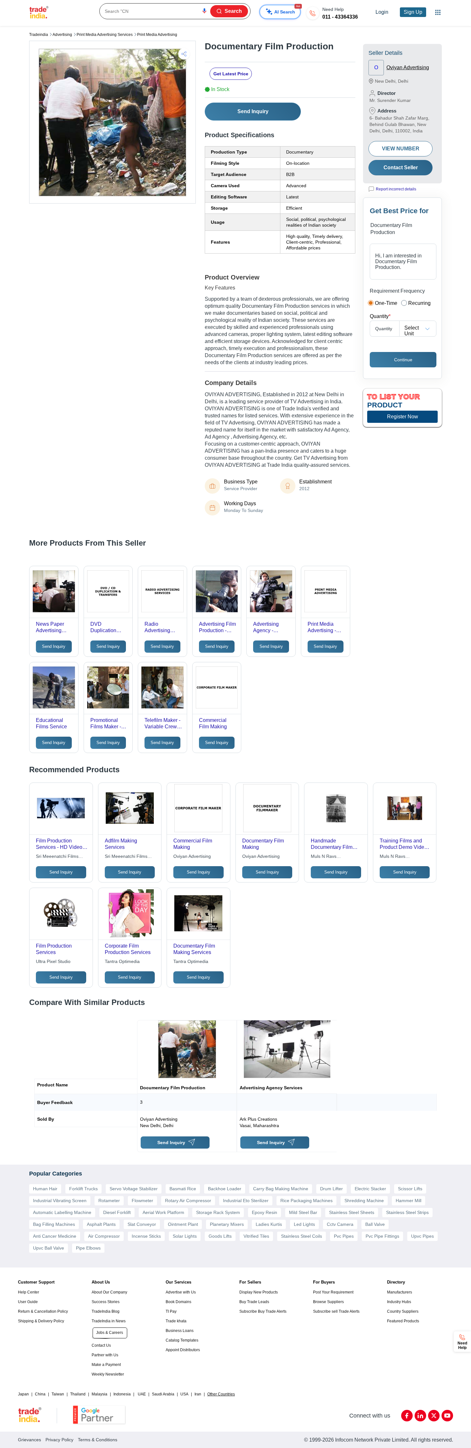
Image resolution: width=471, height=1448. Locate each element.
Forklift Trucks (83, 1188)
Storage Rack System (218, 1212)
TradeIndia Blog (106, 1311)
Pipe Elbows (88, 1248)
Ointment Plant (183, 1224)
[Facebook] (407, 1415)
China (40, 1394)
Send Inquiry (253, 111)
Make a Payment (106, 1364)
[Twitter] (434, 1415)
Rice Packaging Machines (306, 1200)
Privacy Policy (59, 1439)
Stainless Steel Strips (407, 1212)
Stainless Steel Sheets (351, 1212)
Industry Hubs (399, 1302)
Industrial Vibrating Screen (60, 1200)
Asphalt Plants (101, 1224)
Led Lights (304, 1224)
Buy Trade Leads (254, 1302)
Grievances (29, 1439)
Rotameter (109, 1200)
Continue (403, 359)
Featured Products (403, 1321)
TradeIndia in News (109, 1321)
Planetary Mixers (227, 1224)
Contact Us (101, 1345)
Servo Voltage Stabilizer (134, 1188)
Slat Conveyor (142, 1224)
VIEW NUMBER (400, 148)
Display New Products (258, 1292)
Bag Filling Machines (54, 1224)
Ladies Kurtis (269, 1224)
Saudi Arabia (163, 1394)
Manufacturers (399, 1292)
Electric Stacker (370, 1188)
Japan (23, 1394)
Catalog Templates (182, 1340)
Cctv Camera (340, 1224)
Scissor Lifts (410, 1188)
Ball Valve (375, 1224)
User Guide (28, 1302)
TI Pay (171, 1311)
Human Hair (45, 1188)
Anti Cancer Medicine (54, 1236)
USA (184, 1394)
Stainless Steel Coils (301, 1236)
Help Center (28, 1292)
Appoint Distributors (183, 1350)
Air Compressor (104, 1236)
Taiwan (58, 1394)
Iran (197, 1394)
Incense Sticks (146, 1236)
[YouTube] (447, 1415)
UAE (142, 1394)
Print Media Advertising (157, 34)
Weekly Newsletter (108, 1374)
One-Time (386, 303)
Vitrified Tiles (256, 1236)
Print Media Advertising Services (105, 34)
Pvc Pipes (344, 1236)
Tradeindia (38, 34)
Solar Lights (185, 1236)
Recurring (419, 303)
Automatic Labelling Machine (62, 1212)
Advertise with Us (181, 1292)
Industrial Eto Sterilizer (246, 1200)
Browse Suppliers (328, 1302)
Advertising (62, 34)
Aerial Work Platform (163, 1212)
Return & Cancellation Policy (43, 1311)
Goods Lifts (220, 1236)
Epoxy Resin (264, 1212)
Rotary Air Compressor (188, 1200)
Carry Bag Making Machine (280, 1188)
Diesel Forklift (117, 1212)
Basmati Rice (182, 1188)
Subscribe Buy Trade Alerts (262, 1311)
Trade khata (176, 1321)
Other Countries (221, 1394)
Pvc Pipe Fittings (382, 1236)
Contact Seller (401, 167)
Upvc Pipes (422, 1236)
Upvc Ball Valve (48, 1248)
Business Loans (180, 1330)
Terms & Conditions (97, 1439)
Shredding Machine (364, 1200)
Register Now (402, 416)
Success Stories (106, 1302)
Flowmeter (142, 1200)
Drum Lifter (331, 1188)
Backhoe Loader (224, 1188)
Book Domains (178, 1302)
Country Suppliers (402, 1311)
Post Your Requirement (333, 1292)
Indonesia (122, 1394)
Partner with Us (105, 1355)
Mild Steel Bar (303, 1212)
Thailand (78, 1394)
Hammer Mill (408, 1200)
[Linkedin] (420, 1415)
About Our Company (109, 1292)
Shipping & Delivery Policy (41, 1321)
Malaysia (99, 1394)
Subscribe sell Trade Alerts (336, 1311)
